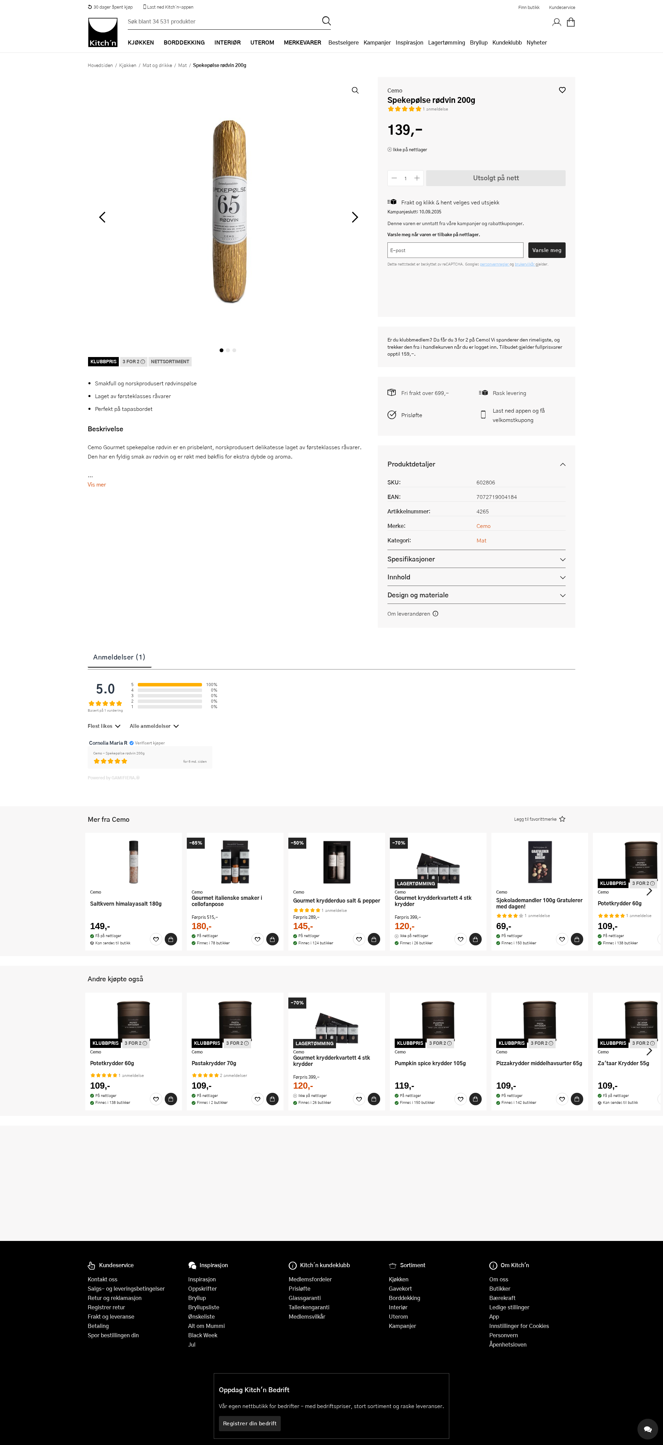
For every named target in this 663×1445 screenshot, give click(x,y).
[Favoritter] (156, 939)
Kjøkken (127, 64)
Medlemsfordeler (310, 1279)
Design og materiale (418, 595)
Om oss (498, 1279)
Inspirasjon (409, 42)
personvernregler (495, 264)
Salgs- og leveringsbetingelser (126, 1288)
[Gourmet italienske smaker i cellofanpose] (235, 862)
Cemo (394, 90)
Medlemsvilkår (307, 1316)
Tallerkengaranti (309, 1307)
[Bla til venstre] (102, 217)
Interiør (398, 1307)
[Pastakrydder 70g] (235, 1022)
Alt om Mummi (206, 1326)
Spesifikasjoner (411, 559)
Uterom (398, 1316)
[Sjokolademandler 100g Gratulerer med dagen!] (539, 862)
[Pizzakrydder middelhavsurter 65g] (539, 1022)
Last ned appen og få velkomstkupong (519, 415)
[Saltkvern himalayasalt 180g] (133, 862)
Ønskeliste (201, 1316)
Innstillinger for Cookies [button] (519, 1326)
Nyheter (537, 42)
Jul (191, 1344)
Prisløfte (411, 415)
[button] (562, 90)
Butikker (499, 1288)
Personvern (503, 1335)
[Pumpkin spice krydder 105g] (438, 1022)
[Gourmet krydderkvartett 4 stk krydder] (438, 862)
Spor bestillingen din (113, 1335)
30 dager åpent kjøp (113, 7)
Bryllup (479, 42)
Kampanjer (377, 42)
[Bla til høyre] (354, 217)
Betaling (98, 1326)
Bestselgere (343, 42)
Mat (182, 64)
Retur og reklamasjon (115, 1298)
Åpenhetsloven (508, 1344)
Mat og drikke (157, 64)
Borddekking (404, 1298)
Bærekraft (502, 1298)
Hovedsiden (100, 64)
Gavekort (400, 1288)
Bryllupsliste (203, 1307)
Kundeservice (562, 7)
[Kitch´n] (103, 32)
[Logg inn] (556, 22)
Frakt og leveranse (111, 1316)
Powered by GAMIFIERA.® (114, 777)
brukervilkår (525, 264)
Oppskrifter (202, 1288)
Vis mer (97, 484)
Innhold (398, 577)
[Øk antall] (417, 178)
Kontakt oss (102, 1279)
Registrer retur (106, 1307)
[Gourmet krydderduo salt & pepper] (336, 862)
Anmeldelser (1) (119, 657)
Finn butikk (528, 7)
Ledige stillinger (509, 1307)
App (494, 1316)
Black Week (202, 1335)
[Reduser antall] (394, 178)
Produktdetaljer (411, 464)
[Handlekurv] (570, 22)
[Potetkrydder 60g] (133, 1022)
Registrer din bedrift (250, 1423)
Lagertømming (446, 42)
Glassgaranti (305, 1298)
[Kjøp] (171, 939)
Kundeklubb (507, 42)
